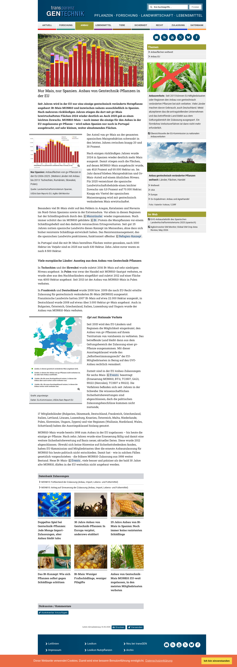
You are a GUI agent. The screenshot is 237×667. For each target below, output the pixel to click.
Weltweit (155, 185)
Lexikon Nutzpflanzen (99, 650)
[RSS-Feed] (164, 37)
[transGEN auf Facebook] (196, 37)
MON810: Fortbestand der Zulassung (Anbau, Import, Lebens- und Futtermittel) (79, 482)
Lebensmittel (103, 25)
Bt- (96, 220)
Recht (159, 25)
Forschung (66, 25)
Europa (154, 194)
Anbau (84, 25)
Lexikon (91, 643)
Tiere (122, 25)
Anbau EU (155, 56)
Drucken (120, 627)
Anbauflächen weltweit (162, 52)
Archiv (130, 650)
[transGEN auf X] (180, 37)
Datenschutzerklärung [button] (158, 660)
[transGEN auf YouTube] (172, 37)
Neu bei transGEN (136, 643)
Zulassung (178, 25)
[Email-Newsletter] (156, 37)
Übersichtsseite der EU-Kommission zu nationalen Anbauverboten (175, 135)
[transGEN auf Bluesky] (188, 37)
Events (114, 375)
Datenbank (197, 25)
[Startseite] (65, 11)
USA (153, 190)
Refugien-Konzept (130, 236)
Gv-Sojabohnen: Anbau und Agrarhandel (170, 199)
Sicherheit (140, 25)
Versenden (137, 627)
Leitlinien (53, 643)
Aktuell (47, 25)
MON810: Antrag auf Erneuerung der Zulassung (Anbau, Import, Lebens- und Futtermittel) (84, 487)
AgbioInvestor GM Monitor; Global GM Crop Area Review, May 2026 (174, 228)
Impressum (54, 650)
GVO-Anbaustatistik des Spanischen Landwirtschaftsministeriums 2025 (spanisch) (173, 221)
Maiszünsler (94, 216)
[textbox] (168, 7)
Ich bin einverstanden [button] (217, 660)
